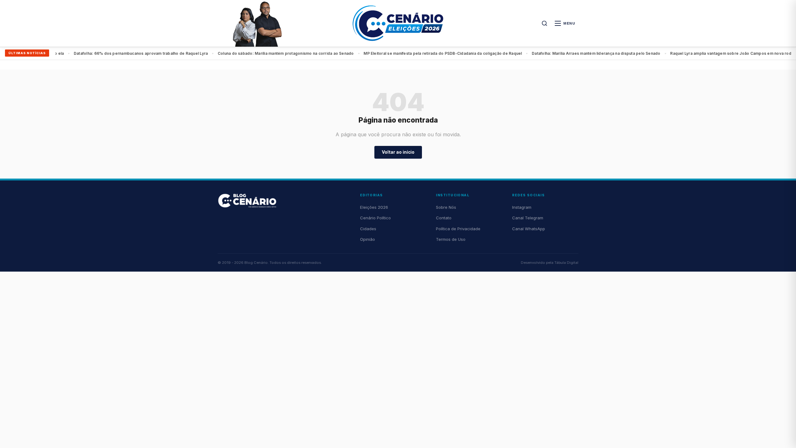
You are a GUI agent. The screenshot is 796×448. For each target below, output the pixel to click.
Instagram (521, 207)
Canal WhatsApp (528, 228)
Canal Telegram (527, 217)
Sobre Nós (446, 207)
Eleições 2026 (374, 207)
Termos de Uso (450, 239)
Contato (443, 217)
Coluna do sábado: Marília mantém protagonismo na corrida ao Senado (152, 53)
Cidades (368, 228)
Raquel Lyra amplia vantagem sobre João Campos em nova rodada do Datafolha (613, 53)
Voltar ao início (398, 152)
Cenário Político (375, 217)
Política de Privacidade (458, 228)
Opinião (367, 239)
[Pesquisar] (544, 23)
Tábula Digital (566, 262)
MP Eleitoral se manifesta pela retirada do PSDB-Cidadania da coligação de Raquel (309, 53)
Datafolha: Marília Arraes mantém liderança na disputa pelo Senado (462, 53)
